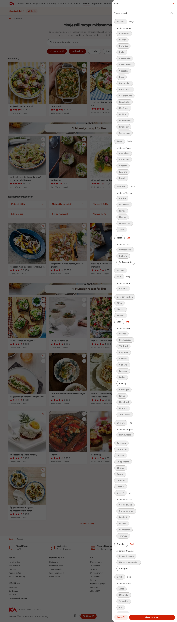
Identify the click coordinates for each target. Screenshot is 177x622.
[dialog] (144, 311)
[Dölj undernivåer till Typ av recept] (172, 13)
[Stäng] (173, 3)
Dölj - (131, 21)
